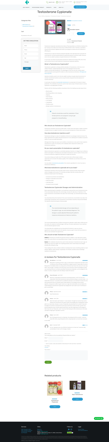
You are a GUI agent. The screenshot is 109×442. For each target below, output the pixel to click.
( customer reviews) (77, 20)
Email (46, 340)
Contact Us (39, 430)
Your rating (47, 345)
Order (81, 33)
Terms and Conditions (83, 430)
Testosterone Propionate (55, 401)
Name (46, 337)
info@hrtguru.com (44, 433)
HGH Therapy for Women (26, 430)
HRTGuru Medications (46, 16)
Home (39, 16)
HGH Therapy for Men (26, 429)
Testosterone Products (55, 16)
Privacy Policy (81, 429)
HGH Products (25, 24)
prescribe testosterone (63, 82)
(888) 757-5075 (44, 431)
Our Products (24, 432)
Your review (48, 349)
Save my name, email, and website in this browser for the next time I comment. (63, 343)
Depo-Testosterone (77, 394)
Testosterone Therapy (26, 431)
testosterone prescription (58, 163)
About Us (39, 429)
